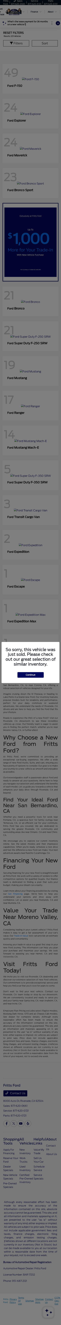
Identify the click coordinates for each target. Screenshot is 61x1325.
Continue (30, 675)
